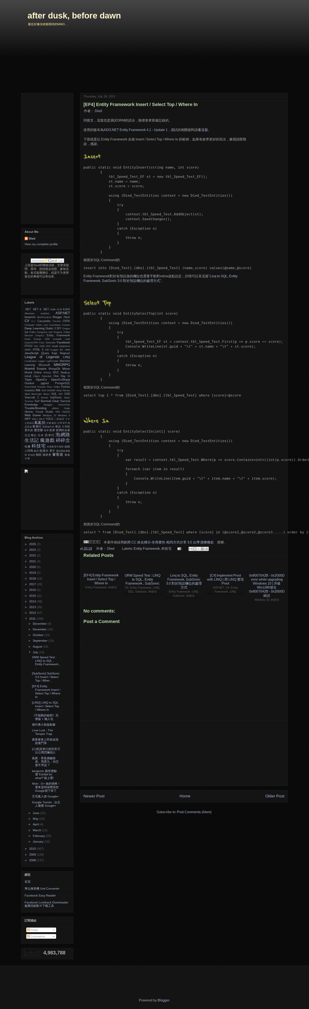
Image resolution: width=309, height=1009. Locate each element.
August (38, 646)
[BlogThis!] (195, 549)
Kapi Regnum (61, 353)
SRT (60, 394)
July (36, 652)
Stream (44, 397)
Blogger (163, 1000)
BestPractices (44, 317)
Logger (41, 361)
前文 (90, 120)
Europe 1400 (42, 339)
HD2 (48, 346)
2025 (33, 544)
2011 (32, 618)
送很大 (43, 450)
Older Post (274, 796)
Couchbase (55, 325)
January (38, 841)
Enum (27, 339)
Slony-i (46, 394)
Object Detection (42, 376)
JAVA (67, 349)
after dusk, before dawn (74, 15)
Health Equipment (61, 346)
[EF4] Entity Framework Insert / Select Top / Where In (101, 579)
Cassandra (43, 321)
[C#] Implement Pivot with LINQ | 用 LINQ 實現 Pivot (225, 579)
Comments (37, 936)
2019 (33, 572)
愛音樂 (38, 430)
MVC (56, 372)
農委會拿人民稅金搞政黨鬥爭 (45, 741)
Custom (66, 325)
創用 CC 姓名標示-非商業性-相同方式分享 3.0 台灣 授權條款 (169, 542)
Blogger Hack (61, 317)
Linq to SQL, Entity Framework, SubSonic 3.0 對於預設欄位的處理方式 (184, 581)
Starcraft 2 (32, 397)
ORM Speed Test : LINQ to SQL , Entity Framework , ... (46, 662)
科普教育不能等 (55, 446)
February (39, 836)
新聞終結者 (63, 430)
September (40, 640)
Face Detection (47, 342)
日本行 (49, 435)
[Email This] (191, 549)
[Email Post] (179, 548)
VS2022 (66, 412)
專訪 (58, 426)
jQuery (45, 353)
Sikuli (27, 394)
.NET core (49, 309)
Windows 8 (64, 415)
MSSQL (48, 372)
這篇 (204, 130)
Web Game (33, 415)
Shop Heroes (63, 390)
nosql (28, 376)
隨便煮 (47, 454)
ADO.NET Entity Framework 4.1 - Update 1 (136, 130)
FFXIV (29, 346)
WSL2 (35, 419)
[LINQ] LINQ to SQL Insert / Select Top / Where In (45, 706)
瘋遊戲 (47, 440)
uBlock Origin (61, 408)
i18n (47, 349)
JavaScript (31, 353)
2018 (33, 578)
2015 (33, 595)
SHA (43, 390)
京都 (48, 423)
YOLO (49, 418)
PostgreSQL (62, 383)
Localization (31, 361)
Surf (37, 401)
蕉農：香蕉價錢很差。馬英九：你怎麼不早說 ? (45, 761)
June (36, 813)
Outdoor (29, 383)
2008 (33, 860)
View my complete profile (41, 244)
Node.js (65, 372)
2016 (33, 590)
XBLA (41, 419)
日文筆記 (31, 435)
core (45, 325)
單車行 (36, 426)
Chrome (57, 321)
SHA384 (51, 390)
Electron (29, 335)
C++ (33, 321)
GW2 (42, 346)
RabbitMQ (30, 390)
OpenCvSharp (60, 379)
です (67, 419)
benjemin (30, 317)
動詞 (54, 423)
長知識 (31, 455)
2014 (33, 601)
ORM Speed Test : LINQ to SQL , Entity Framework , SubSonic (142, 579)
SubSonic (56, 397)
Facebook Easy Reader (40, 895)
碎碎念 (63, 440)
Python (65, 386)
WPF (28, 418)
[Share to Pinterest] (207, 549)
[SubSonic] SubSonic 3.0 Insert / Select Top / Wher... (46, 677)
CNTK (66, 321)
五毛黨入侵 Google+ (45, 796)
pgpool (45, 383)
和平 (64, 423)
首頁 (27, 881)
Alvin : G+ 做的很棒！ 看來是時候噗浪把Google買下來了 (46, 787)
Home (185, 796)
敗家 (52, 430)
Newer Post (93, 796)
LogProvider (52, 361)
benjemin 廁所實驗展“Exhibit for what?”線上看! (44, 774)
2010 (33, 848)
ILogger (54, 349)
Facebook (63, 342)
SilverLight (36, 394)
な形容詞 (29, 423)
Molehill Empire (35, 368)
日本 (41, 435)
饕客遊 (57, 455)
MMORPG (62, 365)
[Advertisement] (183, 753)
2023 (33, 549)
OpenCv (41, 379)
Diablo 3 (51, 328)
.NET (28, 309)
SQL (54, 394)
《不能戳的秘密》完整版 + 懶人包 (45, 717)
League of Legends (42, 357)
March (37, 830)
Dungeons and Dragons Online (53, 332)
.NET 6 (36, 309)
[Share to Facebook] (203, 549)
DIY (59, 328)
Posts (34, 930)
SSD (67, 394)
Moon (66, 368)
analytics (45, 313)
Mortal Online (33, 372)
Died (98, 111)
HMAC (28, 349)
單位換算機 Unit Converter (42, 888)
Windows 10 (49, 415)
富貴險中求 (48, 426)
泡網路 (62, 434)
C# (27, 321)
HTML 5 (38, 349)
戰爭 (46, 430)
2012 (33, 612)
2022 (33, 555)
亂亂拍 (40, 423)
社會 (28, 446)
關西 (39, 454)
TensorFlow (64, 404)
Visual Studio (44, 411)
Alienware (29, 313)
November (40, 629)
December (40, 623)
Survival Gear (50, 401)
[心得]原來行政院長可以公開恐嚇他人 (46, 750)
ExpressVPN (31, 342)
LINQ (66, 357)
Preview (41, 387)
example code (61, 339)
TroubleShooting (35, 408)
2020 (33, 567)
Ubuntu (29, 411)
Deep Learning (35, 328)
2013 (33, 607)
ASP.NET (62, 313)
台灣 (59, 423)
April (36, 824)
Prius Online (53, 387)
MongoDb (54, 368)
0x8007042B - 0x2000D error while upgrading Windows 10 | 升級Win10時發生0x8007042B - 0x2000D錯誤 (267, 585)
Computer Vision (33, 325)
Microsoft (44, 365)
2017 (33, 584)
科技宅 (166, 548)
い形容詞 (59, 419)
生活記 (32, 440)
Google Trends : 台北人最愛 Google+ (46, 804)
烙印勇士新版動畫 (43, 724)
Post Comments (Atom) (194, 812)
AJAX (66, 309)
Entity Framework (147, 548)
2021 (33, 561)
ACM (59, 309)
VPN (57, 412)
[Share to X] (199, 549)
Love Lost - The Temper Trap (42, 732)
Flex (36, 346)
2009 (33, 854)
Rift (38, 390)
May (36, 818)
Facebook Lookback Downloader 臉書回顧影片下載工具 (46, 904)
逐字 (52, 450)
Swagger (48, 404)
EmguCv (40, 335)
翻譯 (36, 451)
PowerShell (30, 387)
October (38, 635)
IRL (61, 349)
